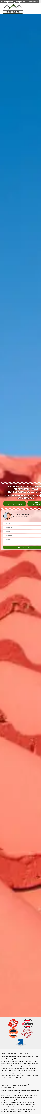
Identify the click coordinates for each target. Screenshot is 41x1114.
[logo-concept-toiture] (12, 8)
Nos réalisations (15, 504)
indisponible (7, 2)
